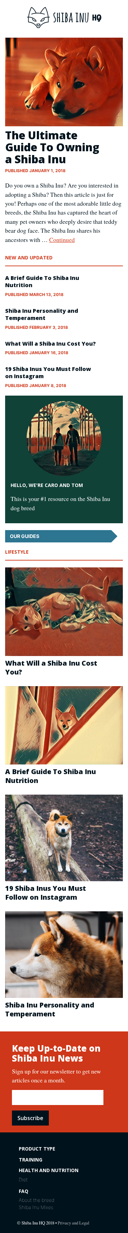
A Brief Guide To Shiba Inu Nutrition (42, 281)
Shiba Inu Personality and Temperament (41, 314)
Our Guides (24, 536)
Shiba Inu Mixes (36, 1207)
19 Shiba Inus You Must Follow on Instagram (48, 372)
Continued (62, 239)
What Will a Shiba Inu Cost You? (50, 343)
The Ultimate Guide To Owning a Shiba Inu (52, 147)
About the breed (36, 1200)
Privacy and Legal (73, 1223)
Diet (23, 1179)
